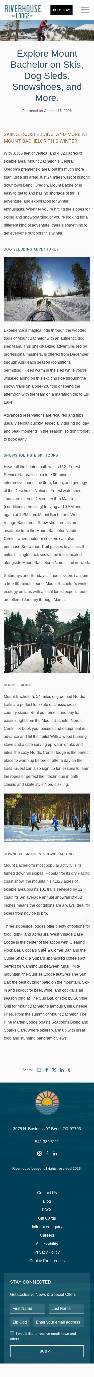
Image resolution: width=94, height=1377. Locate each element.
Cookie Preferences (47, 1261)
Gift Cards (47, 1218)
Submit (47, 1351)
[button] (85, 10)
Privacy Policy (47, 1252)
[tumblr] (69, 1070)
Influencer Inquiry (47, 1227)
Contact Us (47, 1193)
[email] (39, 1070)
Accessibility (47, 1244)
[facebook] (46, 1070)
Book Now (61, 10)
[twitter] (54, 1070)
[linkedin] (61, 1070)
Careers (47, 1235)
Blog (47, 1201)
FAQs (47, 1210)
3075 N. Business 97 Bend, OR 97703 (47, 1129)
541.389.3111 (47, 1142)
